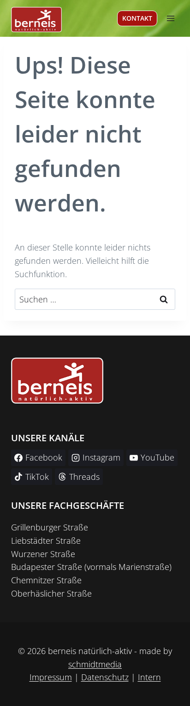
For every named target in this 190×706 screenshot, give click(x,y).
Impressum (51, 677)
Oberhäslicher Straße (51, 593)
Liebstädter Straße (46, 540)
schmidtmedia (95, 664)
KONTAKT (137, 18)
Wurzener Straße (43, 553)
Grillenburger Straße (49, 527)
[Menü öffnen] (170, 18)
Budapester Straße (46, 566)
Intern (149, 677)
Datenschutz (105, 677)
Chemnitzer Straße (46, 580)
